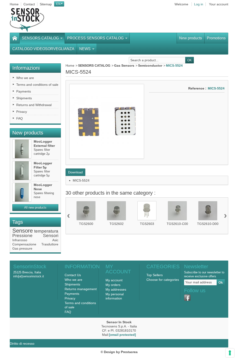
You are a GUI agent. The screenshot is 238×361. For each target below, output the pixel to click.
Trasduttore (49, 244)
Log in (198, 4)
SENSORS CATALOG (40, 38)
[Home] (14, 38)
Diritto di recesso (22, 343)
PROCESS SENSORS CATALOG (95, 38)
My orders (113, 285)
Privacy (21, 111)
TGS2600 (86, 224)
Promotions (216, 38)
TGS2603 (147, 224)
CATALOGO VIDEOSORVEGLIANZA (43, 49)
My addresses (116, 289)
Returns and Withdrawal (34, 105)
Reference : (197, 88)
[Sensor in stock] (27, 20)
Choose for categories (162, 280)
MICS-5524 (81, 180)
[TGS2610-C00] (177, 210)
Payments (23, 91)
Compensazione (24, 244)
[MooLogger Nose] (21, 192)
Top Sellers (154, 275)
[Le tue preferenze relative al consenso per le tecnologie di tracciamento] (229, 352)
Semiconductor (150, 65)
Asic (55, 240)
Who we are (25, 78)
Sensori (50, 235)
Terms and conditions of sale (37, 84)
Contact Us (73, 275)
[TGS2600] (86, 210)
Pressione (22, 235)
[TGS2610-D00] (207, 210)
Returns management (81, 289)
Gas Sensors (124, 65)
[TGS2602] (116, 210)
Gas (15, 248)
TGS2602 (116, 224)
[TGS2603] (147, 210)
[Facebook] (187, 297)
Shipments (24, 98)
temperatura (46, 231)
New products (190, 38)
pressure (25, 248)
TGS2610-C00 (177, 224)
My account (114, 280)
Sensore (22, 230)
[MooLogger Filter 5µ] (21, 170)
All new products (35, 207)
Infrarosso (19, 240)
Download (75, 172)
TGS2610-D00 (207, 224)
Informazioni (26, 68)
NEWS (85, 49)
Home (70, 65)
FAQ (19, 118)
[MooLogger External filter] (21, 148)
